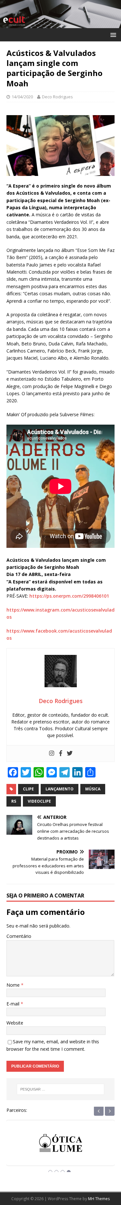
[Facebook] (61, 753)
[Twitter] (70, 753)
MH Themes (99, 1198)
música (92, 789)
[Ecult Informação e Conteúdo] (60, 24)
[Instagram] (52, 753)
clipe (28, 789)
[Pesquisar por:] (60, 1089)
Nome (13, 985)
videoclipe (39, 801)
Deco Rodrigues (57, 97)
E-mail (13, 1004)
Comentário (18, 936)
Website (14, 1023)
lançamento (59, 789)
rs (13, 801)
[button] (112, 34)
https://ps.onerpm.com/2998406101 (69, 596)
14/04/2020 (22, 97)
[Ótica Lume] (61, 1149)
